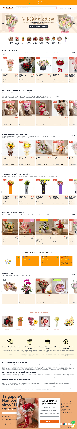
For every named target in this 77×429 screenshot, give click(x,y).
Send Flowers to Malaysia (66, 417)
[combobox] (36, 7)
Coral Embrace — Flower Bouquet (6, 118)
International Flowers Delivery (67, 418)
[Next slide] (74, 23)
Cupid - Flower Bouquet (6, 75)
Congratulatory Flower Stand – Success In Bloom (6, 197)
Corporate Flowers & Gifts (66, 404)
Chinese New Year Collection (67, 400)
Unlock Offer (49, 421)
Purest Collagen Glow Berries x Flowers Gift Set (22, 237)
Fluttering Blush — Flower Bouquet (22, 118)
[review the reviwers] (32, 257)
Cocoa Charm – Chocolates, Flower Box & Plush (56, 237)
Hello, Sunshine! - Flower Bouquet (22, 158)
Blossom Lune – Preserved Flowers (56, 299)
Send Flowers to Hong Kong (66, 415)
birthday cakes (71, 367)
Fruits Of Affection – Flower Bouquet (39, 299)
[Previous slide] (3, 23)
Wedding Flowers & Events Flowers (66, 407)
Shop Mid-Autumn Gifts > (38, 26)
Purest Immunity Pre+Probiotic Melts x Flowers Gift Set (6, 238)
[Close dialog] (59, 400)
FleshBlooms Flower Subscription (65, 410)
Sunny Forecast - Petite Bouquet (6, 158)
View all (73, 52)
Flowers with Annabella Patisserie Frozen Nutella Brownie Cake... (6, 300)
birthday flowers (64, 367)
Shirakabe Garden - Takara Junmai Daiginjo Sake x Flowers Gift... (39, 238)
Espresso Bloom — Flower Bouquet (56, 118)
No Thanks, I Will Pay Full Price (49, 425)
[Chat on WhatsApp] (73, 422)
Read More (19, 264)
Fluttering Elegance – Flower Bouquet (22, 75)
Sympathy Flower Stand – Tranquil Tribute (22, 197)
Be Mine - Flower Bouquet (56, 75)
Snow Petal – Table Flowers (38, 158)
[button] (29, 12)
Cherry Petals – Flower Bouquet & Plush (39, 118)
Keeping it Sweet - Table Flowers (39, 75)
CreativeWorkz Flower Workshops (65, 413)
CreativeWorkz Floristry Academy (58, 371)
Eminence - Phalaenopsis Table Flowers (22, 299)
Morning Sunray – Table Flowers (56, 158)
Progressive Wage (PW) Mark (55, 372)
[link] (10, 40)
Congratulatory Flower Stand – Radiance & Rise (56, 197)
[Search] (56, 7)
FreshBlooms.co (23, 372)
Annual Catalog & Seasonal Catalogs (66, 402)
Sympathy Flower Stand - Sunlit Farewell (39, 197)
